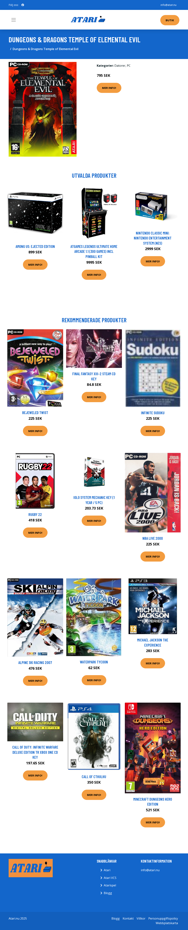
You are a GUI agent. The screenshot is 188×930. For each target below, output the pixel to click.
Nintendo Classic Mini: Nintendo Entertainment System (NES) (152, 238)
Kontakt (128, 918)
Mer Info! (109, 88)
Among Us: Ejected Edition (35, 246)
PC (129, 66)
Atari (107, 870)
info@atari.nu (168, 5)
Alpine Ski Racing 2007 (35, 662)
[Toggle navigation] (14, 19)
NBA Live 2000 (152, 538)
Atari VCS (110, 878)
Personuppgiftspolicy (163, 918)
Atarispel (110, 885)
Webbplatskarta (167, 923)
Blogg (108, 893)
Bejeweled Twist (35, 412)
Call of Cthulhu (94, 776)
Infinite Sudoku (152, 412)
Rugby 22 (35, 514)
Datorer (119, 66)
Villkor (141, 918)
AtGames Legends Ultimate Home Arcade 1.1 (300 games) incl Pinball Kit (93, 251)
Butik (170, 20)
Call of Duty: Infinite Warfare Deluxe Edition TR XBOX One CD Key (35, 752)
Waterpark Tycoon (94, 662)
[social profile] (23, 4)
